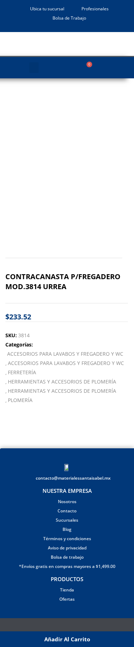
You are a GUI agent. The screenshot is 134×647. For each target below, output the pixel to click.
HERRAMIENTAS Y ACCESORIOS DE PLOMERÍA (62, 381)
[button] (34, 67)
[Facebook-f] (62, 626)
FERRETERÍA (22, 372)
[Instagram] (71, 626)
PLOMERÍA (20, 400)
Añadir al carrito (67, 639)
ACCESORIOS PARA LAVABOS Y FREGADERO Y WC (65, 353)
